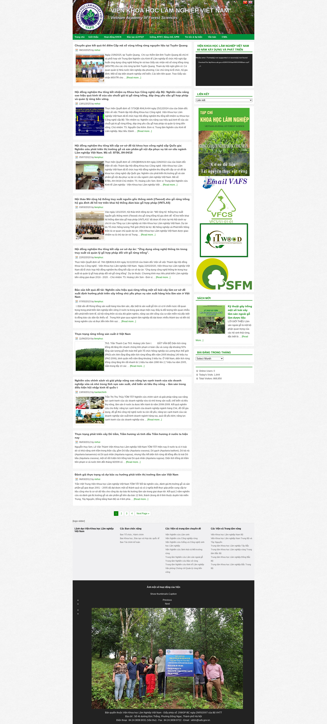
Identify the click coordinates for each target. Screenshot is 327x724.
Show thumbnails (159, 594)
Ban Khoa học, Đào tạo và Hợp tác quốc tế (139, 538)
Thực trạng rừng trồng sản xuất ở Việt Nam (103, 333)
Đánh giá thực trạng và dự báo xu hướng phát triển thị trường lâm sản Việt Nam (126, 474)
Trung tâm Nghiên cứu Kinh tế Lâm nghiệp (184, 564)
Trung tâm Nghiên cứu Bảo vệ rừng (181, 561)
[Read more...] (134, 77)
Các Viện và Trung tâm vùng (226, 528)
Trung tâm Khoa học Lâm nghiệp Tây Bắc (230, 546)
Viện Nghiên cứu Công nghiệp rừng (181, 538)
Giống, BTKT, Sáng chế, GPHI (164, 37)
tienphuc (98, 157)
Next (167, 603)
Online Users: (206, 371)
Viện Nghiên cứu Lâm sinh (177, 534)
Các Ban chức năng (130, 528)
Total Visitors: (206, 378)
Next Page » (143, 513)
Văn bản (212, 37)
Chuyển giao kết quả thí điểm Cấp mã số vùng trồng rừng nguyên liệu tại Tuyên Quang (131, 45)
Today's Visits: (206, 374)
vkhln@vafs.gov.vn (200, 720)
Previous (167, 600)
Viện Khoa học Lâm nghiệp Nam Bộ (227, 534)
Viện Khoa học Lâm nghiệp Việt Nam (170, 10)
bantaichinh (100, 392)
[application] (224, 70)
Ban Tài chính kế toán (130, 542)
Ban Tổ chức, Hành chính (132, 534)
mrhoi (97, 50)
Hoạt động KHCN (112, 37)
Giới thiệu (93, 37)
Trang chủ (80, 37)
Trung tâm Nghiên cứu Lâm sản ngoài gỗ (184, 557)
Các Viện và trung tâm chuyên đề (183, 528)
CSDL (224, 37)
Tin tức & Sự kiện (193, 37)
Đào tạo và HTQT (135, 37)
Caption (173, 594)
